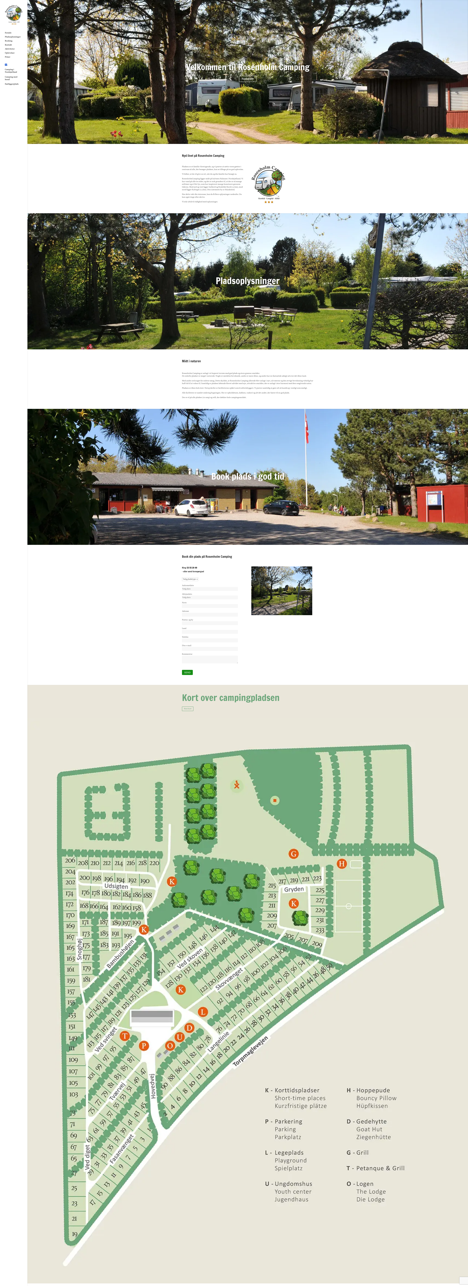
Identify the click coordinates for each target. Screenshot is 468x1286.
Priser (7, 57)
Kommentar (187, 654)
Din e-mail (186, 645)
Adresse (185, 611)
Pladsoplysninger (13, 37)
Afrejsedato (187, 594)
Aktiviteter (10, 49)
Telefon (185, 637)
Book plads (248, 79)
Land (184, 628)
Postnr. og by (187, 620)
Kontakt (8, 45)
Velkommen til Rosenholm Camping (247, 67)
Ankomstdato (188, 585)
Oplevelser (10, 53)
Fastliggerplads (12, 84)
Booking (8, 41)
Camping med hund (11, 78)
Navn (184, 602)
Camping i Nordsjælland (11, 70)
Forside (8, 33)
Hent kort (187, 709)
